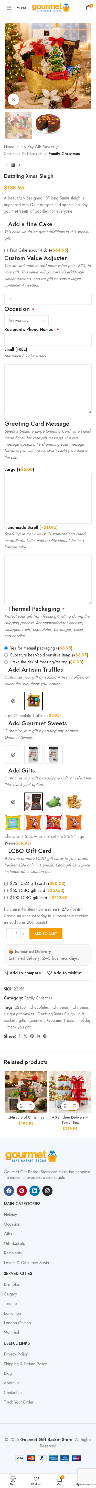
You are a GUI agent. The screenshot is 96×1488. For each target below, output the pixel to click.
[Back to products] (13, 165)
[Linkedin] (34, 1191)
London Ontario (17, 1323)
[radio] (13, 701)
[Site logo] (51, 7)
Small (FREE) (15, 349)
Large (19, 469)
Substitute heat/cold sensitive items (49, 655)
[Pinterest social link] (32, 1036)
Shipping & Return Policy (25, 1364)
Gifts (8, 1234)
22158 (20, 1007)
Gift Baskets (14, 1243)
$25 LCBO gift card (38, 883)
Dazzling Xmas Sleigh (56, 1014)
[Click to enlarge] (13, 99)
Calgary (10, 1294)
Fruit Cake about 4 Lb (39, 250)
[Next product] (19, 165)
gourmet (36, 1020)
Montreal (11, 1332)
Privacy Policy (16, 1354)
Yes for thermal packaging (41, 648)
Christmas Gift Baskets (23, 154)
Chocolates (39, 1007)
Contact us (13, 1393)
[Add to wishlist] (30, 1105)
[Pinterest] (22, 1191)
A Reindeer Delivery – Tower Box (70, 1120)
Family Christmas (64, 154)
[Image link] (32, 1156)
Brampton (12, 1284)
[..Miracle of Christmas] (26, 1092)
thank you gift (18, 1027)
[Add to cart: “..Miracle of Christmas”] (21, 1105)
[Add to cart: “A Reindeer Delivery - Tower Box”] (65, 1105)
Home (9, 147)
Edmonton (12, 1313)
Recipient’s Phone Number (31, 329)
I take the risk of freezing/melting (46, 662)
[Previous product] (7, 165)
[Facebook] (9, 1191)
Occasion (12, 1224)
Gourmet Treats (60, 1020)
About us (11, 1383)
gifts (22, 1020)
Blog (8, 1373)
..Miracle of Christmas (26, 1117)
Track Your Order (19, 1402)
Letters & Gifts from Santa (26, 1263)
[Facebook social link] (19, 1036)
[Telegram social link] (44, 1036)
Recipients (13, 1253)
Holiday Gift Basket (37, 147)
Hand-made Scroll (31, 527)
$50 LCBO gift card (37, 890)
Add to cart (46, 933)
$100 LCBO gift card (39, 898)
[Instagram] (47, 1191)
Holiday (84, 1020)
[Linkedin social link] (38, 1036)
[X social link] (25, 1036)
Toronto (10, 1303)
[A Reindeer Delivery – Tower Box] (70, 1092)
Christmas (60, 1007)
